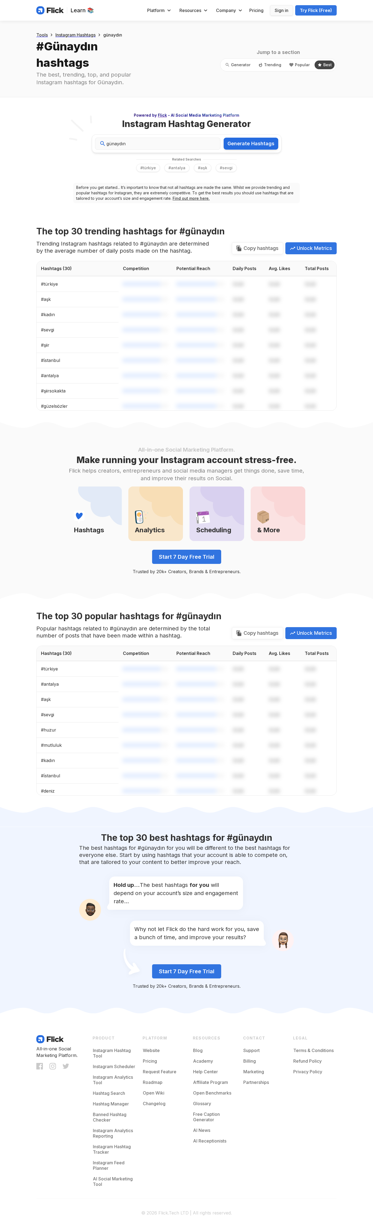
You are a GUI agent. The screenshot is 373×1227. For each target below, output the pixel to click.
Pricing (256, 10)
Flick (162, 115)
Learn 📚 (82, 10)
